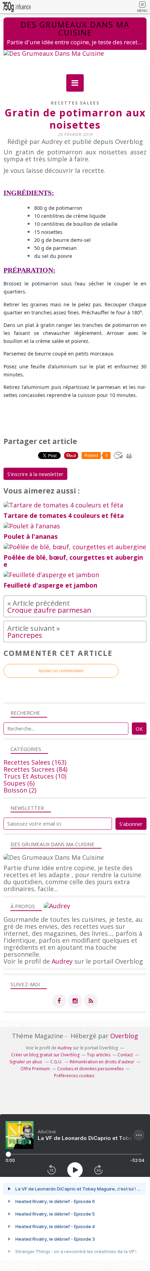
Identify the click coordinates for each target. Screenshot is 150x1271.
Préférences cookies (74, 1076)
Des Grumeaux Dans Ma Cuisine (75, 28)
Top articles (98, 1055)
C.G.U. (56, 1062)
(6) (19, 783)
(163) (34, 762)
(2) (19, 790)
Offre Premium (35, 1069)
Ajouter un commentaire (61, 670)
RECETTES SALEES (75, 103)
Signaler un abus (26, 1062)
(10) (34, 776)
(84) (35, 769)
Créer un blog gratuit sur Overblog (45, 1055)
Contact (125, 1055)
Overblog (124, 1036)
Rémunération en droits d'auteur (102, 1062)
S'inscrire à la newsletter (35, 473)
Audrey (62, 961)
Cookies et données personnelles (90, 1069)
